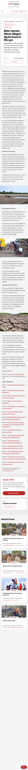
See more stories (8, 506)
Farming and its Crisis (9, 24)
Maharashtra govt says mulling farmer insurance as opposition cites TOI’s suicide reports (13, 425)
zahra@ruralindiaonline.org (7, 469)
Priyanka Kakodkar (19, 58)
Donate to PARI (13, 493)
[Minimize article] (25, 19)
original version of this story (17, 374)
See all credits (14, 61)
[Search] (12, 11)
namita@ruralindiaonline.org (8, 471)
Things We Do (8, 27)
